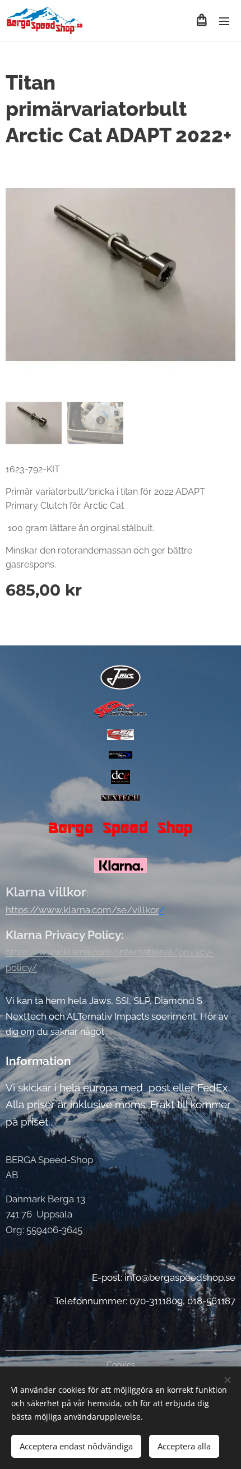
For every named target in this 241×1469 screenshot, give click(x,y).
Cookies (120, 1364)
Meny (224, 21)
